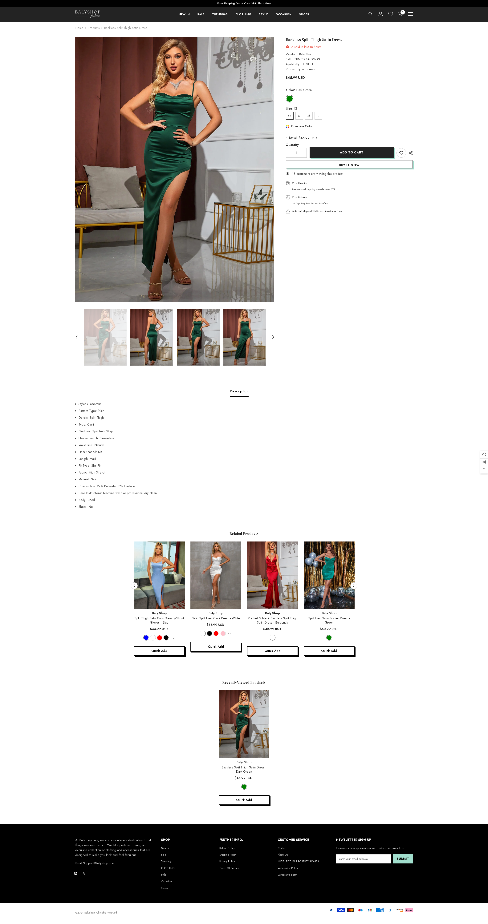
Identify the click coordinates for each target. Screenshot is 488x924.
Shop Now (264, 3)
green (329, 637)
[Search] (370, 14)
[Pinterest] (75, 873)
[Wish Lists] (390, 14)
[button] (76, 337)
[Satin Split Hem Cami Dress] (215, 575)
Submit (403, 859)
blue (146, 637)
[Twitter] (84, 873)
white (153, 637)
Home (79, 28)
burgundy (272, 637)
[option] (174, 169)
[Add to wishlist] (401, 153)
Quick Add (159, 651)
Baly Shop (306, 54)
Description (239, 391)
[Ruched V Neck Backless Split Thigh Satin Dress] (272, 575)
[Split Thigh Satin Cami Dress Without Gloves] (159, 575)
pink (223, 633)
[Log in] (380, 14)
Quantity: (292, 145)
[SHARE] (409, 153)
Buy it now (349, 165)
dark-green (244, 787)
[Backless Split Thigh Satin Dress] (244, 724)
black (166, 637)
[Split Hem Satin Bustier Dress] (329, 575)
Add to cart (352, 152)
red (159, 637)
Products (94, 28)
